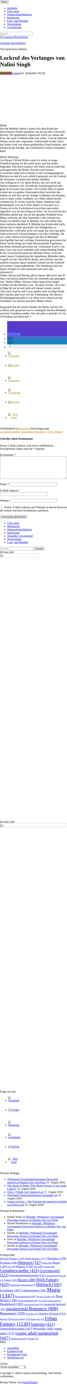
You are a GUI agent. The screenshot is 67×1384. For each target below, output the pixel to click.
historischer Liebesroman (22, 1285)
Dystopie (8, 1262)
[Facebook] (13, 355)
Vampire (43, 1324)
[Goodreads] (14, 392)
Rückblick (32, 1314)
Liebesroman (34, 1290)
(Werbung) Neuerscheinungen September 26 (32, 1195)
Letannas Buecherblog (12, 43)
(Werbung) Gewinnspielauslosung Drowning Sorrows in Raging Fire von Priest (32, 1181)
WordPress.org (15, 1357)
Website (4, 500)
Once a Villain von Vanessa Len (25, 1191)
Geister (49, 1266)
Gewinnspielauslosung (27, 1275)
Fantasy (24, 1266)
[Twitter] (13, 365)
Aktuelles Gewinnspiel (20, 535)
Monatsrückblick (25, 1296)
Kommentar (8, 454)
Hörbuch (48, 1284)
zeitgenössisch (19, 1339)
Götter (10, 1280)
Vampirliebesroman (16, 1328)
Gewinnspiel (14, 27)
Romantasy (12, 1313)
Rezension (6, 73)
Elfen (47, 1263)
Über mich (13, 11)
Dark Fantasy (36, 1258)
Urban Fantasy (54, 431)
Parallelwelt (11, 1304)
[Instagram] (13, 380)
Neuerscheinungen (28, 1300)
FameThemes (30, 1382)
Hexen (27, 1280)
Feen (38, 1266)
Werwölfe (43, 1328)
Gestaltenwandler (9, 431)
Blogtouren (13, 526)
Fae (11, 1266)
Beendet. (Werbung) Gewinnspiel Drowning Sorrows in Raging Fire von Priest (35, 1218)
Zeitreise (33, 1338)
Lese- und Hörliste (17, 20)
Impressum (13, 17)
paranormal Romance (33, 431)
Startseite (12, 8)
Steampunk (37, 1319)
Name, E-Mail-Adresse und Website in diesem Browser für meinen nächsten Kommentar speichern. (33, 509)
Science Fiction (52, 1313)
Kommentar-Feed (17, 1354)
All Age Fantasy (12, 1258)
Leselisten (10, 1290)
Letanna (16, 73)
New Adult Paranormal (49, 1301)
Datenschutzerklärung (19, 14)
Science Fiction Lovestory (15, 1319)
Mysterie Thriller (46, 1297)
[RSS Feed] (13, 417)
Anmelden (13, 1348)
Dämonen (30, 1262)
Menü (4, 2)
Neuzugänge (14, 24)
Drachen (56, 1258)
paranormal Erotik (33, 1304)
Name (4, 484)
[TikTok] (13, 402)
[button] (14, 334)
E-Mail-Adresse (10, 490)
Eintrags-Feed (15, 1351)
